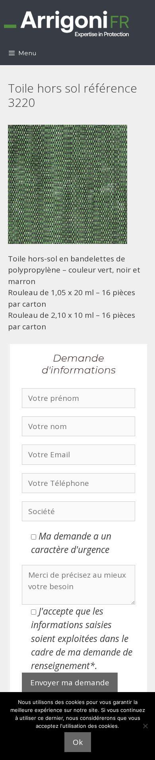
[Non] (145, 726)
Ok (78, 742)
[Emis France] (66, 24)
